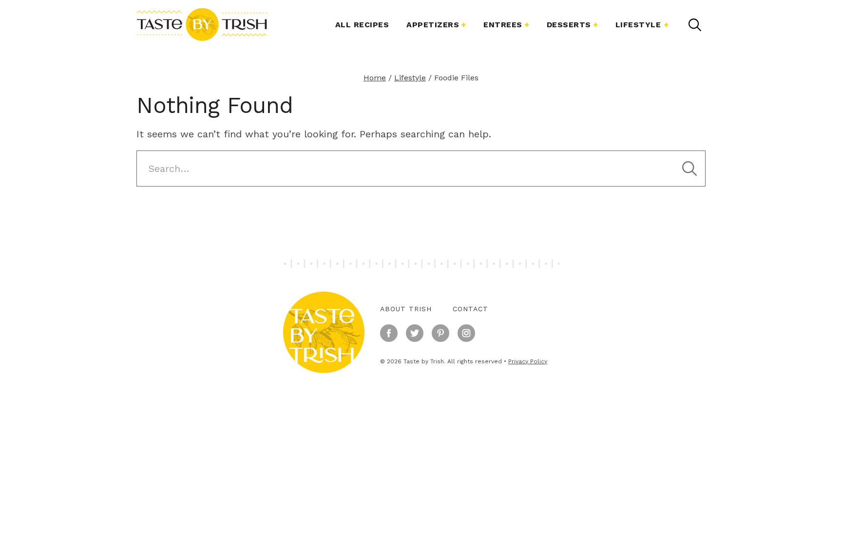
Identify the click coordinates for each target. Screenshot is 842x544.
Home (375, 77)
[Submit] (689, 168)
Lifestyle (638, 24)
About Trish (406, 309)
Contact (470, 309)
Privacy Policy (527, 361)
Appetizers (432, 24)
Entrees (502, 24)
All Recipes (362, 24)
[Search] (695, 25)
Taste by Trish (201, 24)
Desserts (569, 24)
